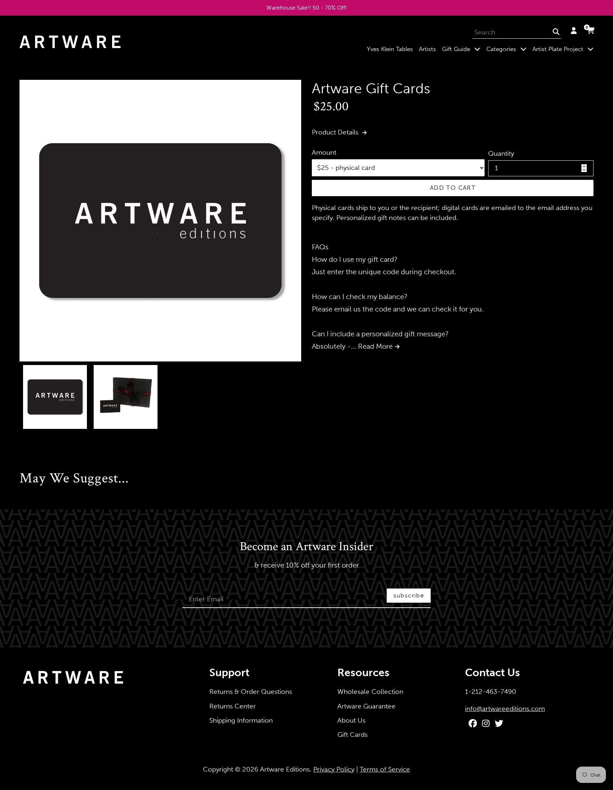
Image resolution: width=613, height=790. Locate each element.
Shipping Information (241, 720)
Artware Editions (285, 769)
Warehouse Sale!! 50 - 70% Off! (306, 7)
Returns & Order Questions (250, 691)
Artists (427, 49)
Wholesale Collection (370, 691)
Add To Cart (452, 187)
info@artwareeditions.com (505, 709)
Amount (324, 152)
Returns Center (232, 706)
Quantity (501, 153)
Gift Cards (352, 734)
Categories (507, 49)
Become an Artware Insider (306, 547)
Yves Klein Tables (390, 49)
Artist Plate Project (564, 49)
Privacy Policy (333, 769)
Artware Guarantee (366, 706)
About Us (351, 720)
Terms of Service (385, 769)
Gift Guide (462, 49)
